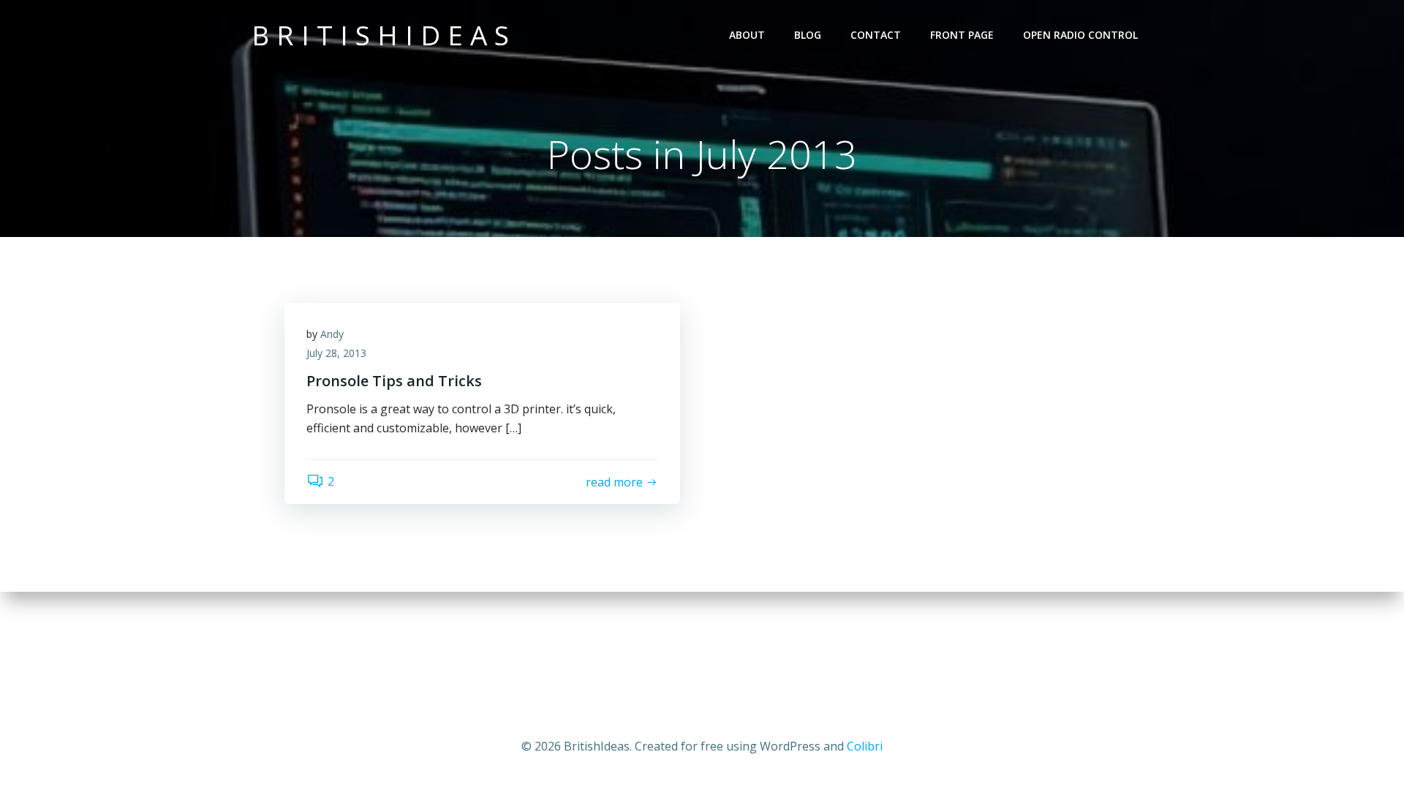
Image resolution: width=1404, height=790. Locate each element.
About (747, 35)
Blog (807, 35)
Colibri (865, 746)
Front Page (962, 35)
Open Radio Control (1080, 35)
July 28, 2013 (336, 353)
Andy (332, 334)
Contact (875, 35)
